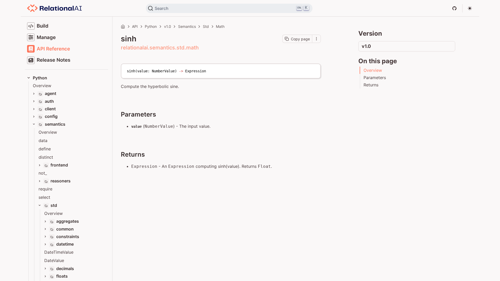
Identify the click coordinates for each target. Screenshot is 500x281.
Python (151, 26)
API (135, 26)
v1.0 (167, 26)
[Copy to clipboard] (314, 70)
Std (206, 26)
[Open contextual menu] (316, 39)
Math (220, 26)
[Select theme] (470, 8)
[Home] (123, 26)
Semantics (187, 26)
